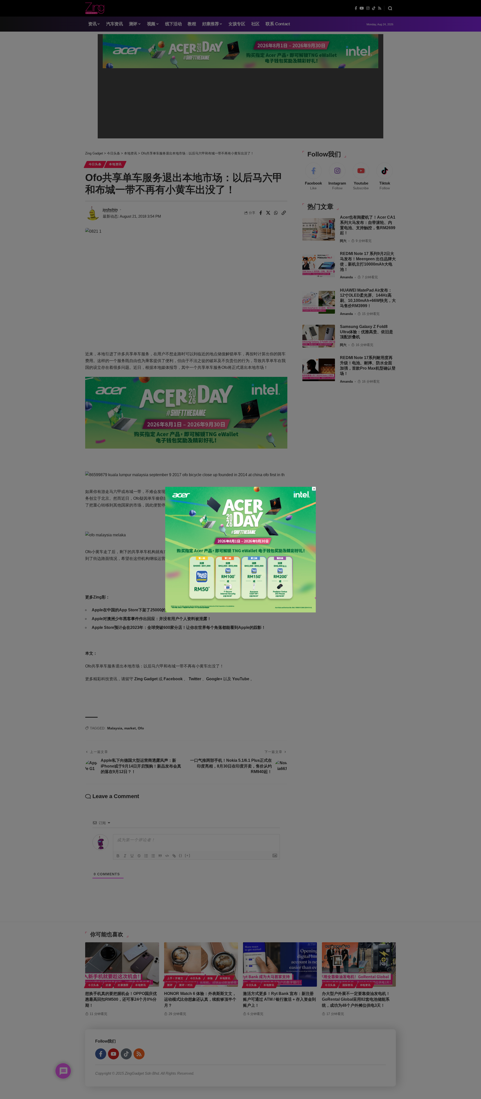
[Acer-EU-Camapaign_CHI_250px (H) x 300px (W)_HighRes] (240, 549)
